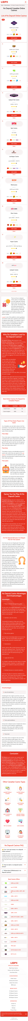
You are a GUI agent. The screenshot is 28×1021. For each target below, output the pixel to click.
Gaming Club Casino (13, 980)
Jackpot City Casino (13, 982)
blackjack (20, 505)
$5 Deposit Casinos (13, 993)
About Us (13, 1005)
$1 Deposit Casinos (13, 991)
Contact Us (13, 1003)
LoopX (3, 317)
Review (14, 40)
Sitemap (13, 1008)
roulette (4, 506)
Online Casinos (7, 5)
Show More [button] (14, 291)
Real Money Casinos (13, 968)
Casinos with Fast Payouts (13, 970)
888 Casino (13, 985)
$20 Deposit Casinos (13, 997)
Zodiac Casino (13, 978)
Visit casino (14, 38)
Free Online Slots (13, 972)
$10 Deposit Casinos (13, 995)
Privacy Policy (13, 1010)
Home (2, 5)
